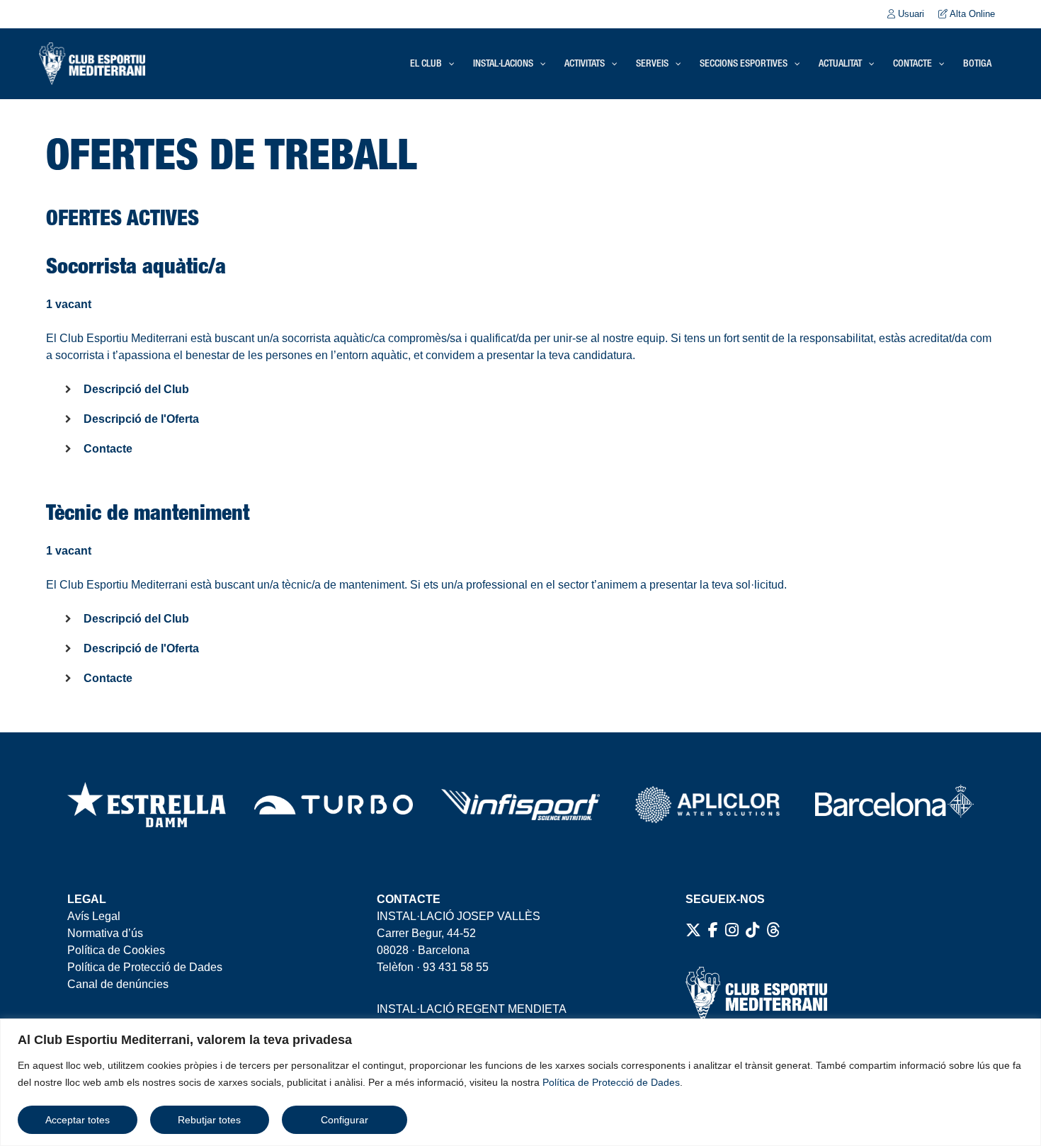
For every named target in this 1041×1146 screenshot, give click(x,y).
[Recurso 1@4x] (894, 804)
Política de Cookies (116, 950)
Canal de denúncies (118, 984)
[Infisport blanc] (520, 804)
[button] (520, 393)
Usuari (909, 13)
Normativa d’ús (105, 933)
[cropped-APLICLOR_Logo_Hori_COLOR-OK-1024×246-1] (707, 804)
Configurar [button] (344, 1119)
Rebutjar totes (209, 1119)
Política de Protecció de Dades (611, 1082)
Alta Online (971, 13)
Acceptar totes (77, 1119)
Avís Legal (93, 916)
